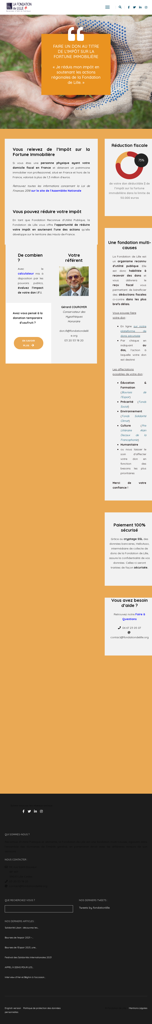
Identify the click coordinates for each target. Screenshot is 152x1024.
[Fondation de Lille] (19, 7)
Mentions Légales (138, 1008)
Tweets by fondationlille (94, 907)
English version (13, 1008)
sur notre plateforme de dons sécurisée (133, 331)
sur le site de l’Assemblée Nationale (56, 190)
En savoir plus (29, 343)
